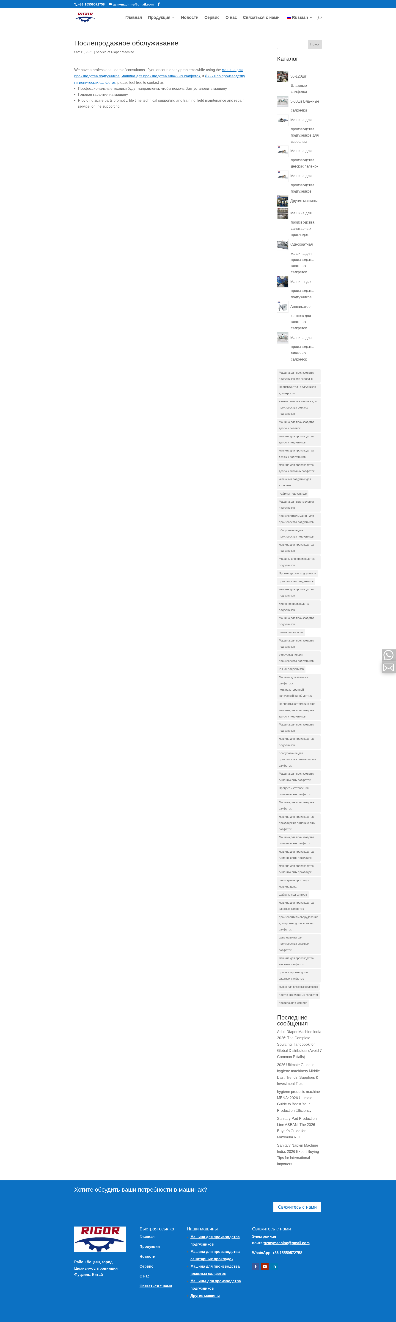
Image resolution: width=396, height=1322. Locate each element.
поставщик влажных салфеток (298, 995)
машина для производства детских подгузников (296, 439)
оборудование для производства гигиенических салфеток (297, 759)
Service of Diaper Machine (115, 52)
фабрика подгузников (293, 894)
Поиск (314, 44)
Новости (189, 18)
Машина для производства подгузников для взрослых (296, 376)
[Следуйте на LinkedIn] (274, 1266)
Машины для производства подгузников (297, 562)
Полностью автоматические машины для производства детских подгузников (297, 710)
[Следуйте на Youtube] (265, 1266)
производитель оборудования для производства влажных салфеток (298, 923)
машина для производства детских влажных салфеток (296, 468)
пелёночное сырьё (291, 632)
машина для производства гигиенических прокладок (296, 855)
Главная (133, 18)
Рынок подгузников (291, 669)
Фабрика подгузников (293, 493)
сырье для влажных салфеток (298, 987)
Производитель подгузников (297, 573)
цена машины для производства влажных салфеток (294, 944)
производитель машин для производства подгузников (296, 519)
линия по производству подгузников (294, 607)
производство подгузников (296, 581)
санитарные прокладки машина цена (294, 883)
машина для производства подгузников (296, 547)
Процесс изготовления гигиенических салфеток (295, 791)
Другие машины (205, 1296)
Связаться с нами (261, 18)
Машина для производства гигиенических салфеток (296, 776)
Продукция (159, 18)
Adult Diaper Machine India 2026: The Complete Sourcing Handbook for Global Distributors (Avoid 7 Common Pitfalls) (299, 1044)
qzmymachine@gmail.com (287, 1243)
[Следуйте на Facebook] (255, 1266)
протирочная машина (293, 1003)
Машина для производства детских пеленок (296, 425)
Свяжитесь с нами (297, 1207)
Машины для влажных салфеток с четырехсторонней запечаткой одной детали (296, 687)
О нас (231, 18)
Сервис (212, 18)
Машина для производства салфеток (296, 805)
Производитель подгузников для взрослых (297, 390)
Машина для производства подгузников (296, 621)
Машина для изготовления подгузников (296, 505)
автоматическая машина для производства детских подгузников (298, 407)
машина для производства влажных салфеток (160, 76)
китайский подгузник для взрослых (295, 482)
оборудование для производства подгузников (296, 533)
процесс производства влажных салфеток (293, 975)
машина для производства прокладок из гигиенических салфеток (297, 823)
